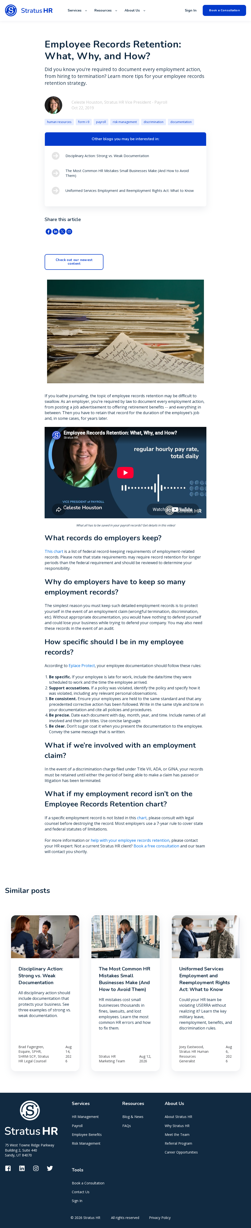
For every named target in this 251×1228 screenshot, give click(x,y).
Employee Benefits (87, 1134)
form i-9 (83, 122)
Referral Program (178, 1143)
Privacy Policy (160, 1217)
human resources (59, 122)
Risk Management (86, 1143)
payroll (101, 122)
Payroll (77, 1126)
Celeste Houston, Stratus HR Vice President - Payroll (119, 102)
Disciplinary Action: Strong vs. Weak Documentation (40, 976)
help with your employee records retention (130, 840)
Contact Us (80, 1192)
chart (142, 817)
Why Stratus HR (177, 1126)
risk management (125, 122)
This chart (54, 551)
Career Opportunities (181, 1152)
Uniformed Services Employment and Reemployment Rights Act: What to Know (204, 979)
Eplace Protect (82, 665)
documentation (181, 122)
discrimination (153, 122)
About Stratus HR (178, 1117)
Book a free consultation (156, 846)
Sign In (77, 1201)
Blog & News (132, 1117)
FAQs (126, 1126)
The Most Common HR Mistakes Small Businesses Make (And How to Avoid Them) (124, 979)
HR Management (85, 1117)
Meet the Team (177, 1134)
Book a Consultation (88, 1183)
